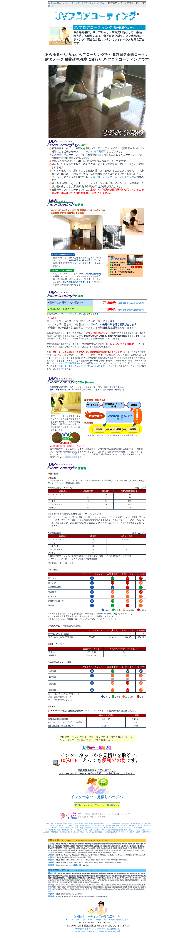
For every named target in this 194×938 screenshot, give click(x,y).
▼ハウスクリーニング (75, 919)
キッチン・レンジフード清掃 (141, 823)
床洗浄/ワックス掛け (101, 830)
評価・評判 (146, 830)
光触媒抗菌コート (113, 825)
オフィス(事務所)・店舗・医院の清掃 (56, 830)
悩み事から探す (135, 832)
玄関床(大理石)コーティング (92, 828)
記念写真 (114, 832)
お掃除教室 (113, 830)
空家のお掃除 (67, 823)
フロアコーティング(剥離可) (91, 151)
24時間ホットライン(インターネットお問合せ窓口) (97, 929)
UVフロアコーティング (51, 825)
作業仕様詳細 (99, 823)
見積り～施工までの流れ (75, 832)
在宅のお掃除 (89, 823)
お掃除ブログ (146, 832)
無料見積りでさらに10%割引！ (132, 303)
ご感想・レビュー (135, 830)
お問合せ (88, 840)
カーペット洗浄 (76, 830)
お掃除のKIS (53, 3)
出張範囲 (63, 832)
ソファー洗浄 (87, 830)
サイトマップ (123, 832)
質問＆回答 (54, 832)
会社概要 (46, 832)
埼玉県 (51, 896)
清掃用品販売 (122, 830)
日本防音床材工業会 (73, 457)
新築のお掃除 (79, 823)
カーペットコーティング (112, 828)
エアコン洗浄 (111, 823)
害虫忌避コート (100, 825)
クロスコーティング (144, 825)
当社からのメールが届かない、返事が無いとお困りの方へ (97, 931)
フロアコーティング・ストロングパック (112, 177)
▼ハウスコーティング (97, 919)
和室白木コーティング (86, 825)
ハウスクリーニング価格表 (53, 823)
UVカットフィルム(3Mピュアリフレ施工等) (67, 828)
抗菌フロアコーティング (68, 825)
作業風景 (99, 832)
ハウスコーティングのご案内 (132, 828)
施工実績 (107, 832)
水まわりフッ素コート (128, 825)
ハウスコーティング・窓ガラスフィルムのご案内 (83, 3)
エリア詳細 (104, 840)
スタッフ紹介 (90, 832)
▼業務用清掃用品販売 (119, 919)
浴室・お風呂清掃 (123, 823)
